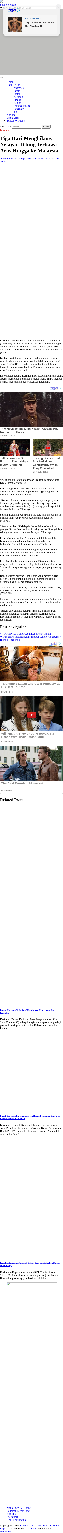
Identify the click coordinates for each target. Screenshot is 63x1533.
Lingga (17, 99)
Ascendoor (30, 1528)
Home (10, 81)
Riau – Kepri (13, 84)
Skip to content (8, 4)
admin (3, 158)
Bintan (16, 93)
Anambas (18, 87)
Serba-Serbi (13, 117)
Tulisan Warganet (16, 120)
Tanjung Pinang (21, 105)
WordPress (5, 1531)
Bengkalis (18, 108)
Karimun (18, 96)
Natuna (17, 102)
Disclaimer (12, 1516)
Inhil (15, 111)
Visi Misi (11, 1513)
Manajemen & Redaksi (19, 1507)
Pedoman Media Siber (18, 1510)
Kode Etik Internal (16, 1519)
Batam (16, 90)
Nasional (11, 114)
